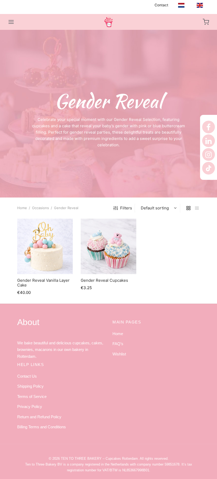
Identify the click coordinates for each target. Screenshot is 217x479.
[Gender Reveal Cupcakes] (108, 246)
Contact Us (27, 376)
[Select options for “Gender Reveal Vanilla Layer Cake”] (45, 262)
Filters (126, 207)
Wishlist (119, 354)
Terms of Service (32, 396)
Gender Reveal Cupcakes (104, 280)
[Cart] (206, 22)
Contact (161, 5)
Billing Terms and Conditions (41, 427)
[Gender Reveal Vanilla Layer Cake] (45, 246)
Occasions (40, 208)
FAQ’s (117, 343)
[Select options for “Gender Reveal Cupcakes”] (108, 262)
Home (22, 208)
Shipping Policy (30, 386)
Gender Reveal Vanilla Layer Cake (43, 283)
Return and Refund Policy (39, 417)
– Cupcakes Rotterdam (99, 459)
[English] (200, 5)
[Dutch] (181, 5)
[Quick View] (57, 262)
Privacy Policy (29, 406)
